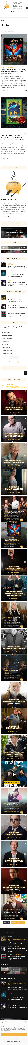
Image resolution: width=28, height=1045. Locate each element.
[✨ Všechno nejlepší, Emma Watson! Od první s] (14, 482)
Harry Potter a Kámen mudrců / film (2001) (16, 263)
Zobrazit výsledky (14, 362)
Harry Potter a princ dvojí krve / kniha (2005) (17, 273)
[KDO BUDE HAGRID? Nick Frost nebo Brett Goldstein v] (14, 774)
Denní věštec (9, 67)
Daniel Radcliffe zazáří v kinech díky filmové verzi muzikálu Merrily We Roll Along (17, 284)
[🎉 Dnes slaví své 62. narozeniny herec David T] (14, 854)
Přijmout (14, 1034)
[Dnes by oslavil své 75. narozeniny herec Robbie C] (14, 642)
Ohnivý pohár (5, 341)
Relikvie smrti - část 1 (7, 350)
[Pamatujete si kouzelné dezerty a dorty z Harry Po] (14, 535)
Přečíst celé (5, 90)
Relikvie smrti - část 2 (7, 353)
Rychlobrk (10, 264)
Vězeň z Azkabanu (7, 338)
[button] (26, 1022)
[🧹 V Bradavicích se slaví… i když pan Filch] (14, 429)
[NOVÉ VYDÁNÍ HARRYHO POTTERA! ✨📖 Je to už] (14, 801)
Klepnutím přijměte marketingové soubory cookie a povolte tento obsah (14, 232)
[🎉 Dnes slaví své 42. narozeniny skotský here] (14, 881)
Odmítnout (14, 1038)
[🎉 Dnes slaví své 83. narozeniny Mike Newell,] (14, 721)
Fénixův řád (5, 344)
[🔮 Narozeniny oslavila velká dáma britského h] (14, 456)
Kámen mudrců (6, 332)
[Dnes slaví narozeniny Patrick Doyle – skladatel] (14, 562)
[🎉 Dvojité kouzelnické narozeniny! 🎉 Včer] (14, 748)
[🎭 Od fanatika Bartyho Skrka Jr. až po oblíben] (14, 402)
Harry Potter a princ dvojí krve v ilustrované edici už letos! (16, 300)
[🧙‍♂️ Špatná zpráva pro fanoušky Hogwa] (14, 668)
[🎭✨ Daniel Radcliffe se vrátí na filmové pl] (14, 509)
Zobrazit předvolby (14, 1041)
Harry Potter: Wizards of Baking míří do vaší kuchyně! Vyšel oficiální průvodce (13, 72)
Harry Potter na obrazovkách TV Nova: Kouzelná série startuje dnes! (17, 267)
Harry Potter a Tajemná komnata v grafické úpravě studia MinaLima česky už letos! (13, 137)
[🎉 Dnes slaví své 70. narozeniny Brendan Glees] (14, 695)
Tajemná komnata (7, 335)
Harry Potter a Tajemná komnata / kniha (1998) (13, 133)
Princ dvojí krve (6, 347)
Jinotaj (9, 280)
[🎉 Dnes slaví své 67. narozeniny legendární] (14, 827)
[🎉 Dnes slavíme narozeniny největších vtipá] (14, 588)
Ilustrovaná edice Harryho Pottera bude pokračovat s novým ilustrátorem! (17, 276)
